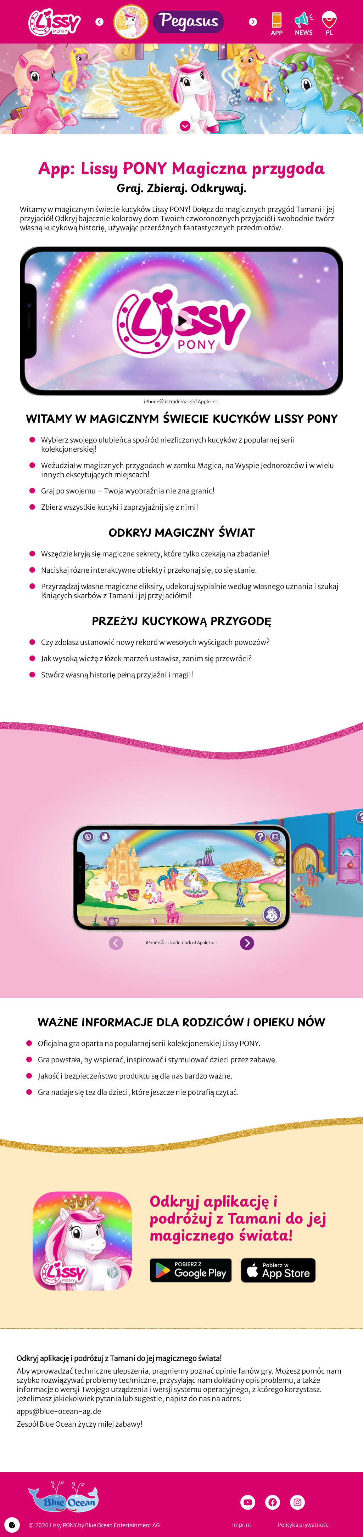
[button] (99, 22)
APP (277, 32)
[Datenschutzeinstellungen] (12, 1525)
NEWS (304, 32)
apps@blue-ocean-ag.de (59, 1411)
